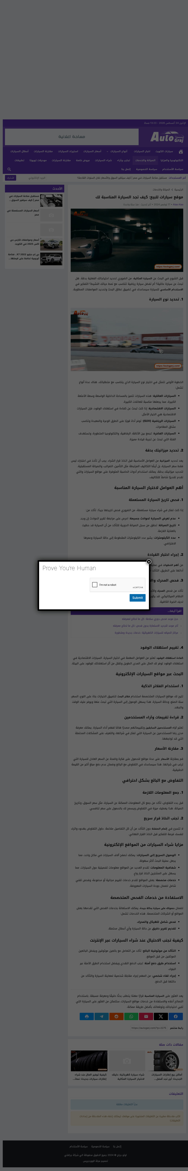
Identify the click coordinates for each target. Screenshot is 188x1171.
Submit (137, 598)
